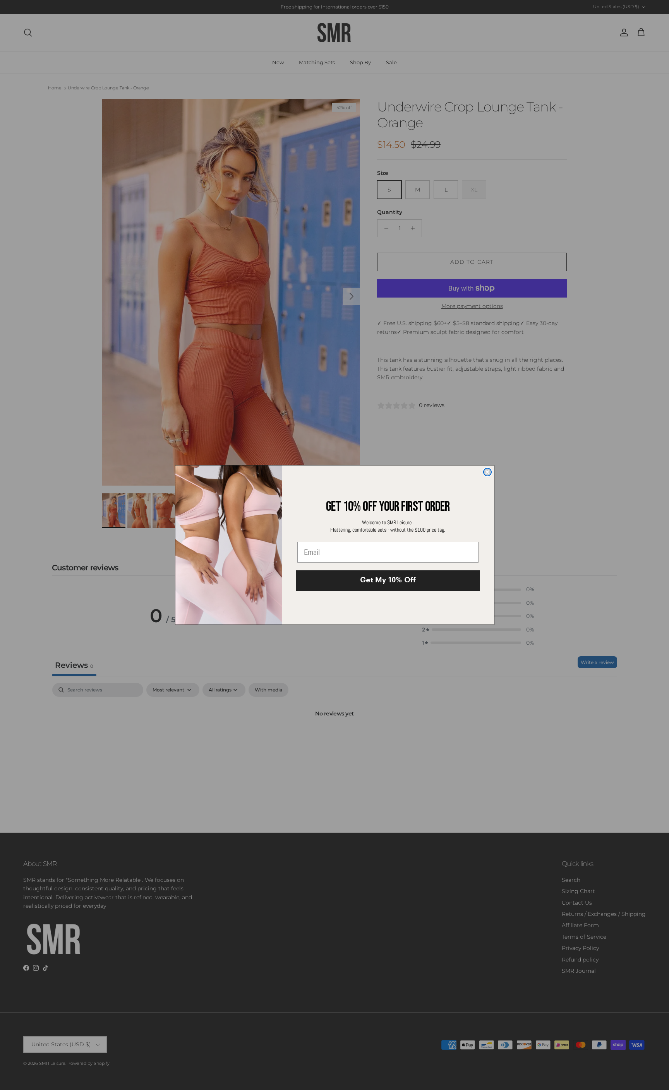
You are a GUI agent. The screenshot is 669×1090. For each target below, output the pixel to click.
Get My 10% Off (388, 581)
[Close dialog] (487, 472)
